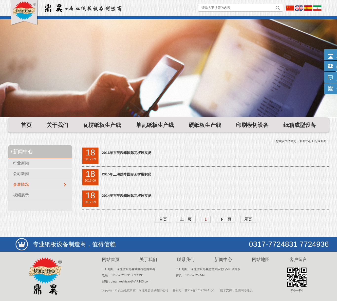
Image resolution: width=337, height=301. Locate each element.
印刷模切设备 (252, 125)
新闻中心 (305, 141)
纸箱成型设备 (299, 125)
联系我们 (186, 259)
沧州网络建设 (244, 290)
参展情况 (21, 184)
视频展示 (21, 195)
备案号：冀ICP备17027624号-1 (194, 290)
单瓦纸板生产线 (155, 125)
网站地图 (261, 259)
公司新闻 (21, 174)
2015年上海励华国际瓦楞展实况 (126, 174)
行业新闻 (21, 163)
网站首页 (111, 259)
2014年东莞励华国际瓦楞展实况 (126, 196)
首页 (26, 125)
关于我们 (57, 125)
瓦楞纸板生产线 (102, 125)
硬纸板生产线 (205, 125)
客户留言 (298, 259)
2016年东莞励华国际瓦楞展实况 (126, 153)
